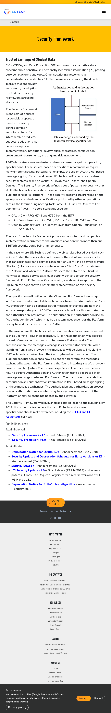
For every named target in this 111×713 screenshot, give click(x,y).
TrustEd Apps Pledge (55, 560)
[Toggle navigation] (104, 11)
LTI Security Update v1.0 (28, 470)
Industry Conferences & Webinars (55, 653)
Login (80, 2)
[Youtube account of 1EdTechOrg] (59, 518)
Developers (55, 552)
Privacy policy (17, 707)
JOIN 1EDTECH (56, 502)
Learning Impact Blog (55, 681)
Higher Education (55, 548)
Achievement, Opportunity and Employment (55, 584)
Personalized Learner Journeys (55, 593)
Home (7, 22)
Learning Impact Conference (55, 644)
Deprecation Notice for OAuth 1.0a (35, 452)
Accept (83, 698)
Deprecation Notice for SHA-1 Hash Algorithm (43, 484)
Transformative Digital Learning (55, 580)
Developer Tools (55, 616)
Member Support (55, 625)
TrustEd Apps (55, 556)
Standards (15, 22)
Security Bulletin (22, 466)
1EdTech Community (55, 612)
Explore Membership (96, 2)
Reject (98, 698)
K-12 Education (55, 544)
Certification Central (55, 621)
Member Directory (55, 672)
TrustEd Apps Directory (55, 608)
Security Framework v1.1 (28, 435)
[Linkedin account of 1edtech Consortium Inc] (51, 518)
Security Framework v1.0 (28, 440)
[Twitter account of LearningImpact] (55, 518)
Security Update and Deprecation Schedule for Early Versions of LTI (57, 456)
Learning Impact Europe (55, 649)
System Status (55, 629)
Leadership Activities (55, 676)
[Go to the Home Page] (14, 11)
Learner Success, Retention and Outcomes (55, 588)
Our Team (55, 668)
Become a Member (55, 540)
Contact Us (55, 564)
